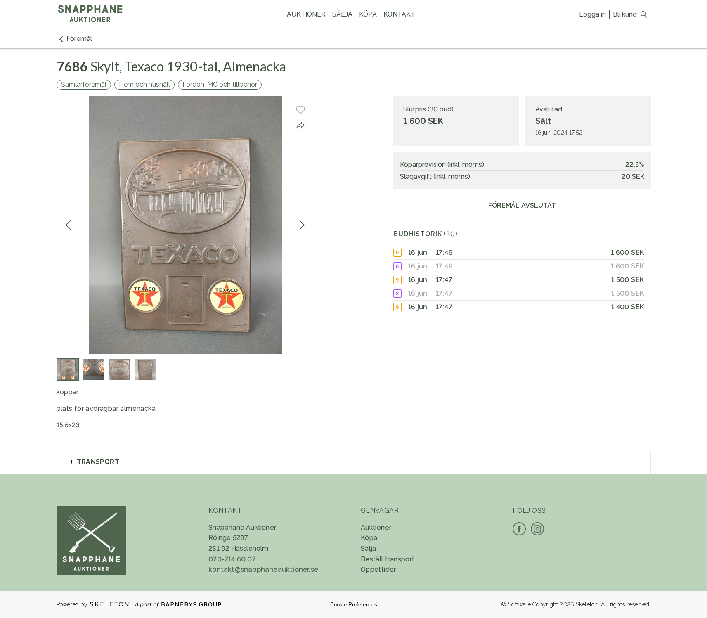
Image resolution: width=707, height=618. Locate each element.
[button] (74, 38)
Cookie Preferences (353, 604)
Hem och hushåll (144, 84)
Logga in (592, 14)
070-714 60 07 (232, 559)
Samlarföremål (83, 84)
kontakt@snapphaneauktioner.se (263, 569)
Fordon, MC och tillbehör (219, 84)
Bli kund (625, 14)
